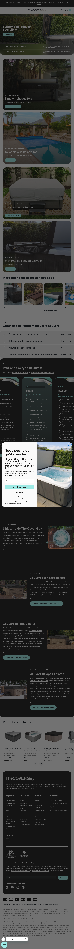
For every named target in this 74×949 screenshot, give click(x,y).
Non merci (19, 492)
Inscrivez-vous (19, 487)
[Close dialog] (69, 444)
